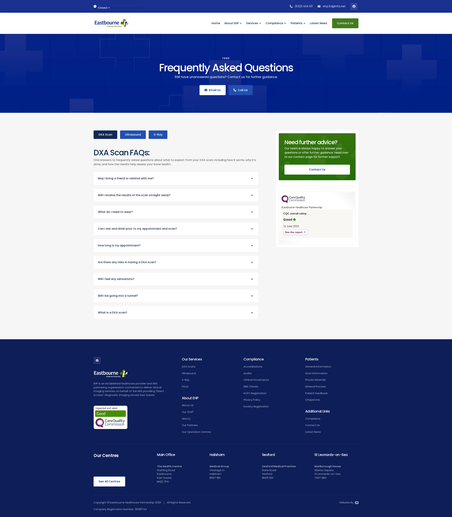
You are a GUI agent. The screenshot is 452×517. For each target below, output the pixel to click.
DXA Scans (188, 366)
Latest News (318, 23)
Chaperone (312, 400)
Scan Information (316, 373)
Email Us (212, 90)
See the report (293, 232)
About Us (188, 405)
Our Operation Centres (196, 432)
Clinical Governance (256, 380)
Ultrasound (189, 373)
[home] (111, 23)
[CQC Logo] (293, 202)
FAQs (185, 386)
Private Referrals (315, 380)
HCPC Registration (254, 393)
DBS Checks (250, 386)
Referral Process (315, 386)
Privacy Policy (251, 400)
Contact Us (345, 23)
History (186, 418)
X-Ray (185, 380)
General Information (318, 366)
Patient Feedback (316, 393)
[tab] (105, 134)
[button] (233, 23)
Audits (247, 373)
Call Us (240, 90)
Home (216, 23)
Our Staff (188, 412)
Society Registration (256, 406)
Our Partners (190, 425)
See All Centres (109, 481)
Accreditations (252, 366)
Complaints (312, 418)
